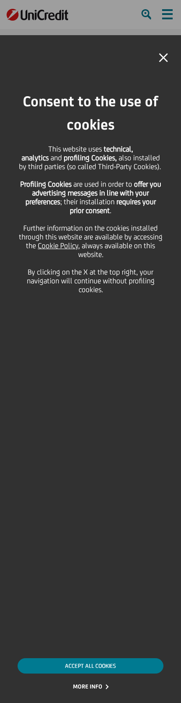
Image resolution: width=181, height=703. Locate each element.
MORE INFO (87, 686)
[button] (163, 58)
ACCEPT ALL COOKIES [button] (90, 666)
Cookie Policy (58, 245)
